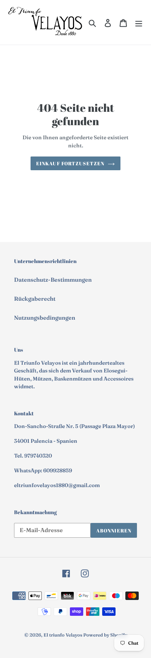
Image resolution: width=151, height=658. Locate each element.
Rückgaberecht (34, 298)
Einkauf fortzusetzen (70, 163)
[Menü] (138, 22)
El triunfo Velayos (63, 635)
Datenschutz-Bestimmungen (53, 279)
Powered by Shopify (105, 635)
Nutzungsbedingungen (44, 317)
